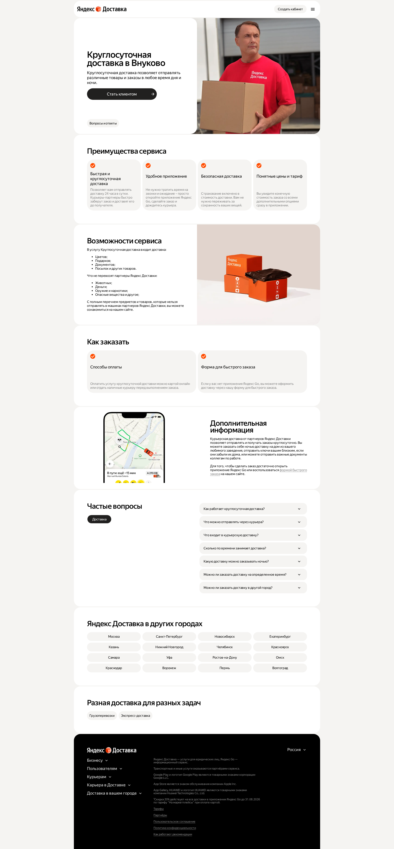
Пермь (225, 668)
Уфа (169, 657)
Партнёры (160, 815)
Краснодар (114, 668)
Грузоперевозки (102, 716)
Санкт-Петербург (169, 636)
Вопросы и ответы (103, 123)
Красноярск (280, 647)
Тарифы (158, 808)
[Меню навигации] (313, 9)
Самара (114, 657)
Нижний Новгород (169, 647)
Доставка (99, 519)
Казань (114, 647)
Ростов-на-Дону (225, 657)
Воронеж (169, 668)
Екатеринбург (280, 636)
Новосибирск (225, 636)
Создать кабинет (290, 9)
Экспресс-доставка (135, 716)
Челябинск (225, 647)
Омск (280, 657)
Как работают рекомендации (172, 834)
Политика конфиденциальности (174, 827)
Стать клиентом (122, 94)
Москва (113, 636)
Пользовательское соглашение (174, 821)
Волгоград (280, 668)
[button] (253, 508)
